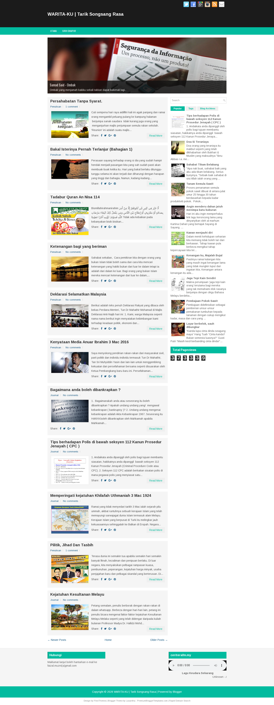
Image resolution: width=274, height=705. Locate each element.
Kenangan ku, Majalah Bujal (204, 255)
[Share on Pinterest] (115, 135)
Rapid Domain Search (179, 701)
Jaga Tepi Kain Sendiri (201, 278)
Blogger (177, 691)
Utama (53, 30)
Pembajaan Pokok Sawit (202, 300)
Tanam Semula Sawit (199, 183)
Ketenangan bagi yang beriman (78, 246)
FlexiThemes (100, 701)
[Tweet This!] (105, 135)
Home (108, 639)
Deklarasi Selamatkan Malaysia (78, 294)
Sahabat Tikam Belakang (202, 164)
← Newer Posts (57, 639)
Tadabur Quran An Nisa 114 (75, 197)
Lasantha (130, 701)
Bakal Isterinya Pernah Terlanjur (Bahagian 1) (91, 149)
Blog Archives (207, 108)
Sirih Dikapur (69, 30)
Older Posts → (159, 639)
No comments (73, 154)
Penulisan (55, 106)
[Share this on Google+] (110, 135)
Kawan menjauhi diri (199, 232)
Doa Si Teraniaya (197, 141)
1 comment (72, 106)
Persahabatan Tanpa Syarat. (76, 101)
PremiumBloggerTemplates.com (152, 701)
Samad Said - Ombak (62, 84)
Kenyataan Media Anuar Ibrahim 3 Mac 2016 (89, 342)
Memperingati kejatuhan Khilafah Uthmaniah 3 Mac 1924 (100, 495)
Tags (190, 108)
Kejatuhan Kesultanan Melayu (77, 594)
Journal (54, 395)
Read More (155, 135)
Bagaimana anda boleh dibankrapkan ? (85, 390)
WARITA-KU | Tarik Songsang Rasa (86, 14)
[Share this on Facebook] (101, 135)
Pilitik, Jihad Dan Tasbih (71, 545)
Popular (178, 108)
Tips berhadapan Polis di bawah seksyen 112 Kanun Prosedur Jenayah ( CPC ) (106, 444)
